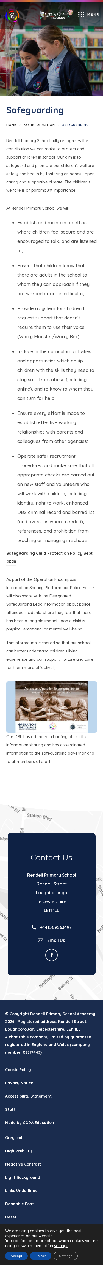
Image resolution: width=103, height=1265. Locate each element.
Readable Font (19, 1203)
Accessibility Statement (28, 1096)
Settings (65, 1256)
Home (11, 125)
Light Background (22, 1177)
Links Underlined (21, 1190)
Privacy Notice (19, 1082)
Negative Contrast (23, 1164)
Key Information (39, 125)
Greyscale (15, 1137)
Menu (93, 14)
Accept (16, 1256)
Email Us (55, 940)
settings (61, 1245)
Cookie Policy (18, 1069)
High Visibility (18, 1150)
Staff (10, 1109)
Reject (40, 1256)
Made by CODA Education (36, 1124)
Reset (10, 1217)
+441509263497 (55, 927)
